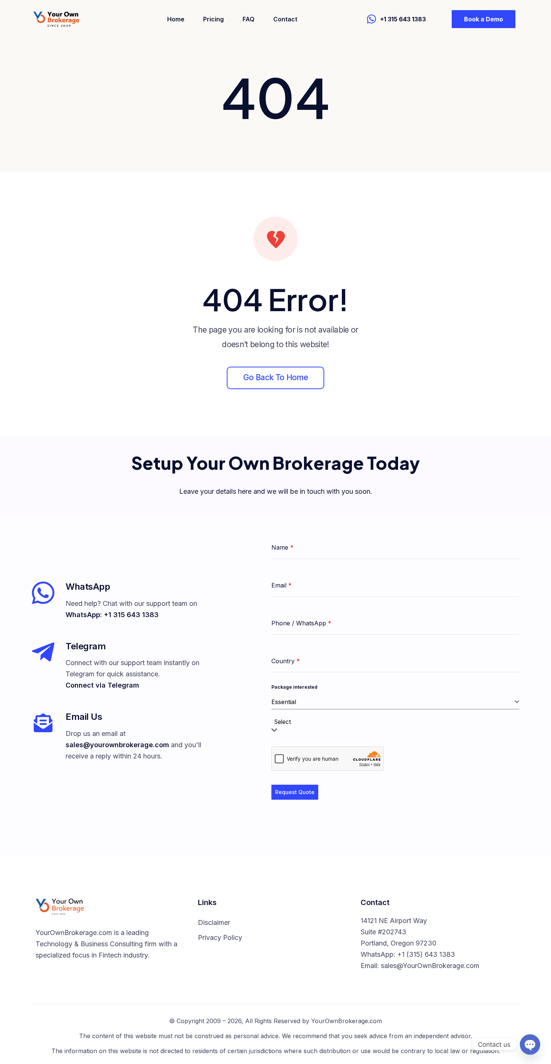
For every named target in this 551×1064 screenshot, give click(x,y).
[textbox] (284, 722)
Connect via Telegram (102, 685)
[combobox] (395, 702)
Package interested (294, 687)
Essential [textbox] (283, 702)
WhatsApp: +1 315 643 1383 (112, 615)
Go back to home (275, 377)
